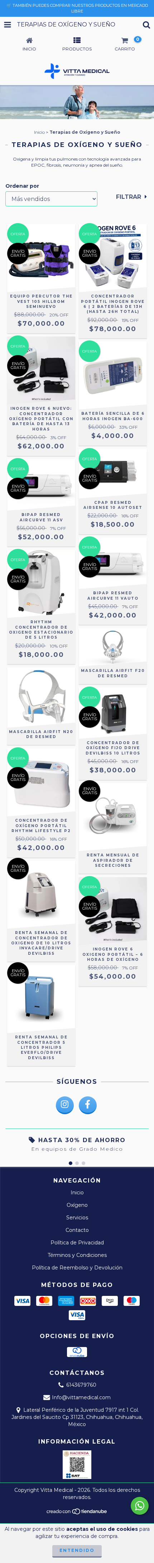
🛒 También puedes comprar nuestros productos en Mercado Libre (77, 8)
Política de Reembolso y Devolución (77, 1267)
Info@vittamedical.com (81, 1397)
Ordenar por (22, 186)
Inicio (39, 132)
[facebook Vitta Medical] (88, 1105)
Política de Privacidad (77, 1242)
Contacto (77, 1230)
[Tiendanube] (77, 1513)
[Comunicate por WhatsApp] (140, 1506)
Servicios (77, 1217)
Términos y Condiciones (77, 1255)
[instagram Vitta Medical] (65, 1105)
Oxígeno (77, 1205)
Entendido (77, 1550)
